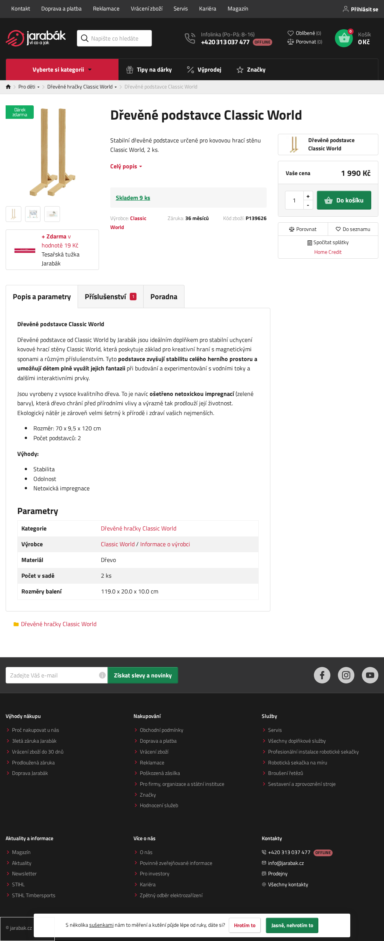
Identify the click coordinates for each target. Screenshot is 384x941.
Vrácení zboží (146, 8)
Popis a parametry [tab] (42, 296)
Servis (181, 8)
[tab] (111, 296)
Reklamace (106, 8)
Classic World (118, 543)
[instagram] (346, 675)
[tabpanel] (138, 459)
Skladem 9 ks (133, 197)
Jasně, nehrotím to (292, 925)
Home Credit (328, 252)
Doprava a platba (61, 8)
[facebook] (322, 675)
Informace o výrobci (165, 543)
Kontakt (20, 8)
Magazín (238, 8)
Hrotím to (244, 925)
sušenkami (101, 925)
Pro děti (27, 86)
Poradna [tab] (163, 296)
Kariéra (207, 8)
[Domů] (12, 87)
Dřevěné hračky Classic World (80, 86)
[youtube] (370, 675)
